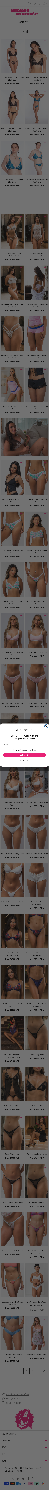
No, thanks (24, 761)
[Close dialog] (46, 726)
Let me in (24, 755)
